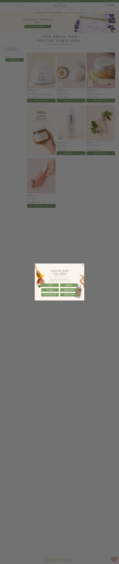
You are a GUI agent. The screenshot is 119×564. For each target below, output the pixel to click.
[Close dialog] (82, 265)
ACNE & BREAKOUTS (50, 295)
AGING (50, 285)
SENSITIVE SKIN (69, 290)
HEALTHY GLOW (69, 295)
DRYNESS (69, 285)
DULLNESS (50, 290)
